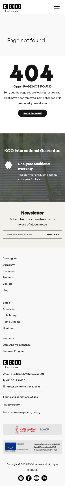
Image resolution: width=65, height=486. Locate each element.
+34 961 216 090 (15, 380)
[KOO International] (12, 8)
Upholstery (10, 315)
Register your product (31, 174)
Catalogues (10, 258)
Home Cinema (11, 321)
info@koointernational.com (22, 386)
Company (9, 264)
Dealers (7, 283)
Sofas (6, 302)
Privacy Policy (11, 404)
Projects (8, 277)
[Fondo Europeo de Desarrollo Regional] (32, 447)
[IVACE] (32, 431)
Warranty (8, 338)
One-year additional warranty (34, 166)
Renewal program (14, 351)
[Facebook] (29, 478)
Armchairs (9, 308)
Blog (5, 289)
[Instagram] (21, 478)
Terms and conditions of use (20, 396)
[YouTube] (36, 478)
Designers (9, 270)
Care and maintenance (17, 344)
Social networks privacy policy (21, 412)
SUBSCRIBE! (53, 234)
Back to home (32, 113)
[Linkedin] (44, 478)
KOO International (37, 464)
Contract (8, 327)
